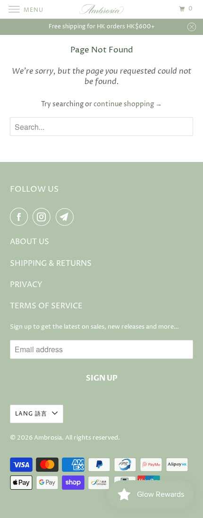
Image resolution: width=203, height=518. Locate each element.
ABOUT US (29, 242)
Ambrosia (48, 437)
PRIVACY (26, 285)
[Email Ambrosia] (66, 217)
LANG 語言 (31, 414)
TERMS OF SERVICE (46, 306)
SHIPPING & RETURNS (51, 263)
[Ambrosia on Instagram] (43, 217)
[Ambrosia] (101, 9)
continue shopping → (127, 104)
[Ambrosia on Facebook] (21, 217)
